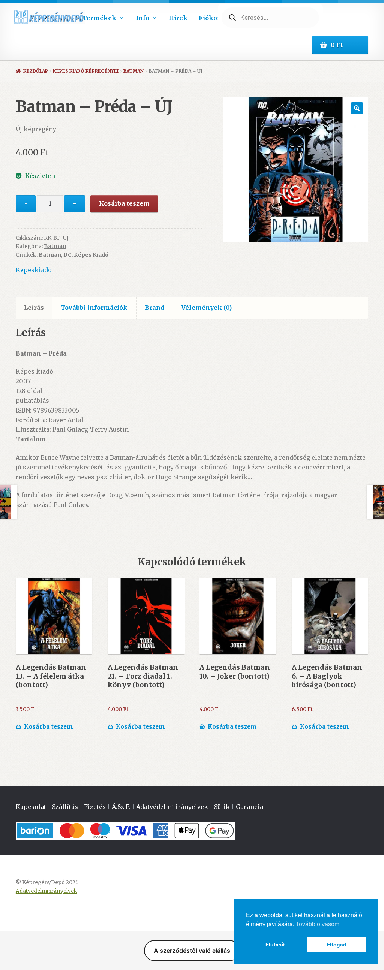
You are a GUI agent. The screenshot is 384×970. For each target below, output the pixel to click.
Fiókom (211, 18)
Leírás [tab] (34, 307)
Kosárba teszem (124, 203)
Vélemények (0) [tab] (206, 307)
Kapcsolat (31, 806)
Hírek (178, 18)
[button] (357, 108)
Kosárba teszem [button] (48, 726)
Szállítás (65, 806)
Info (142, 18)
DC (67, 254)
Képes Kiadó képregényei (85, 71)
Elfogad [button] (336, 945)
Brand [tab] (154, 307)
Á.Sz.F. (121, 806)
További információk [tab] (94, 307)
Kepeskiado (34, 270)
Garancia (249, 806)
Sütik (222, 806)
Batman (133, 71)
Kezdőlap (35, 71)
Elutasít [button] (275, 945)
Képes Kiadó (91, 254)
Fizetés (95, 806)
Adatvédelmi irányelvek (172, 806)
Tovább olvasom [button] (317, 924)
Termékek (99, 18)
